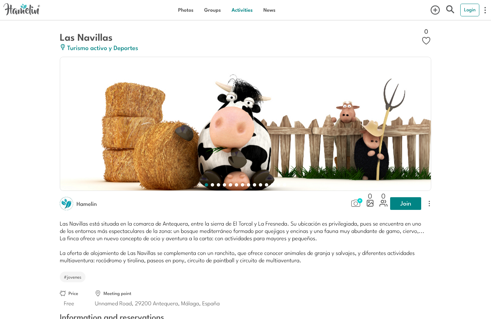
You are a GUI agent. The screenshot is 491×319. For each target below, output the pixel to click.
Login (470, 10)
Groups (212, 10)
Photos (185, 10)
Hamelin (86, 203)
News (269, 10)
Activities (242, 10)
